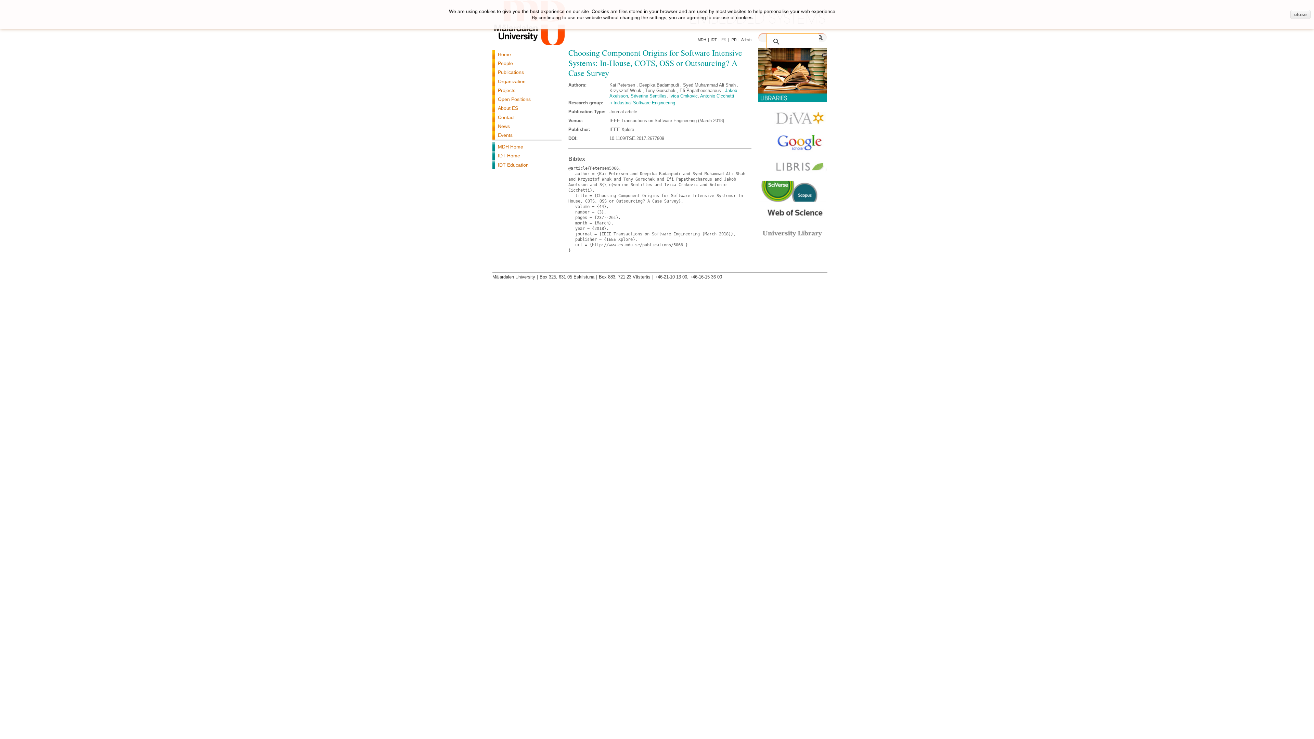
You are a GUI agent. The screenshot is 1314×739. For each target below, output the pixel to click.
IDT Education (513, 165)
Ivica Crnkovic (683, 96)
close (1300, 14)
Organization (512, 81)
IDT (714, 40)
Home (504, 54)
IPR (734, 40)
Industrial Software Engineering (644, 102)
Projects (506, 90)
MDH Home (510, 147)
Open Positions (514, 99)
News (504, 126)
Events (505, 135)
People (505, 63)
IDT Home (509, 155)
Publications (511, 72)
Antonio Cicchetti (717, 96)
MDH (702, 40)
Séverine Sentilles (649, 96)
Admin (746, 40)
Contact (506, 117)
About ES (508, 108)
